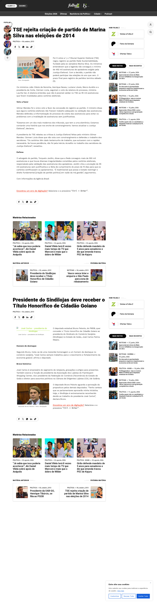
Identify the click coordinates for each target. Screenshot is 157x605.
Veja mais (120, 591)
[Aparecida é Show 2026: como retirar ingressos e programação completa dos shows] (113, 383)
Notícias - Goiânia (126, 354)
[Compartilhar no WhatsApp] (23, 47)
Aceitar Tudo (143, 596)
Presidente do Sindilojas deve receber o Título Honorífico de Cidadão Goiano (43, 277)
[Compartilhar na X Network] (19, 47)
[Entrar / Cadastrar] (150, 24)
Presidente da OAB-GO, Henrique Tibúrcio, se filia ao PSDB (42, 493)
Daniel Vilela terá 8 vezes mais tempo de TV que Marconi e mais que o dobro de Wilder (58, 250)
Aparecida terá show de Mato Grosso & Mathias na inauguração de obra (131, 77)
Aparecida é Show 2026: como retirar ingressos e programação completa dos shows (130, 112)
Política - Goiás (83, 460)
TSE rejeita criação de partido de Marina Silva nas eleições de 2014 (76, 493)
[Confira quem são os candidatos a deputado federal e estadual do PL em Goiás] (113, 122)
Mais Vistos (117, 66)
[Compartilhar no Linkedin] (27, 47)
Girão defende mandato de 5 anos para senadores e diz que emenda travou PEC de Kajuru (91, 250)
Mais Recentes (135, 66)
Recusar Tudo (129, 596)
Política (16, 41)
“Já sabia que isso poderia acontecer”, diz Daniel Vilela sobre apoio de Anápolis (26, 250)
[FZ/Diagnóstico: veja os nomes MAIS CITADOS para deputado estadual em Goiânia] (113, 371)
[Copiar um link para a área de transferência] (31, 47)
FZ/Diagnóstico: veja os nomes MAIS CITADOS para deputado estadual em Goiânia (130, 100)
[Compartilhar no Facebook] (15, 47)
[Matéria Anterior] (22, 275)
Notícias (70, 270)
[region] (129, 591)
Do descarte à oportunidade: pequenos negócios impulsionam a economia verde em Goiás (131, 88)
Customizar (114, 596)
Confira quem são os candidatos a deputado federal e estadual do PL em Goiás (131, 124)
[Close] (150, 582)
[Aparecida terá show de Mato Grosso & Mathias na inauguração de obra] (113, 75)
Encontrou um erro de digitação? (32, 191)
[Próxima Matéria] (96, 275)
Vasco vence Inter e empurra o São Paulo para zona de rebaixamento (77, 277)
